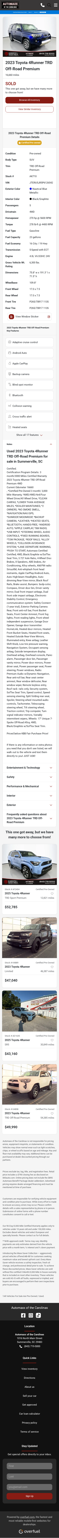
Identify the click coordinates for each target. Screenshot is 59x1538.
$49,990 (11, 1127)
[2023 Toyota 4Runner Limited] (29, 937)
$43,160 (11, 1054)
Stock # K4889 (11, 962)
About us (29, 1386)
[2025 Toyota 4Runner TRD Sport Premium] (29, 864)
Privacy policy (29, 1422)
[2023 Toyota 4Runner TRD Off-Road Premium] (29, 1084)
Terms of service (29, 1431)
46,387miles (47, 971)
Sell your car (29, 1395)
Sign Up (29, 1496)
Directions (29, 1377)
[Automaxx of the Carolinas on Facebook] (22, 1315)
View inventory (29, 1368)
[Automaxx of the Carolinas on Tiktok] (37, 1315)
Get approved (29, 1404)
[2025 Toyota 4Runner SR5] (29, 1011)
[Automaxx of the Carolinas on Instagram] (29, 1315)
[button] (42, 5)
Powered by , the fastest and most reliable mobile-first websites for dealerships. (29, 1521)
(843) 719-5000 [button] (32, 1346)
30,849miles (47, 1044)
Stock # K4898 (11, 1109)
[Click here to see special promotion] (29, 12)
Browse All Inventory (29, 100)
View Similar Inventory (29, 109)
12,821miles (47, 897)
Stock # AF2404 (12, 889)
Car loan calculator (29, 1413)
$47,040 (11, 980)
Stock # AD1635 (12, 1036)
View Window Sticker (27, 316)
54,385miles (47, 1117)
